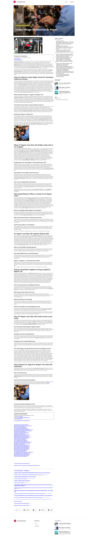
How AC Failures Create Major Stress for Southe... (65, 41)
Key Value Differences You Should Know (63, 59)
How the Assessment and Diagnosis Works (64, 63)
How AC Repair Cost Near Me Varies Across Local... (65, 67)
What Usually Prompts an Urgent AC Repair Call (65, 42)
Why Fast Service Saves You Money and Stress (64, 55)
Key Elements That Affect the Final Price (63, 50)
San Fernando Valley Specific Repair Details (64, 68)
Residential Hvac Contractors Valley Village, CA (23, 425)
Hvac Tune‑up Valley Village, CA (20, 426)
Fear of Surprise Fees (60, 73)
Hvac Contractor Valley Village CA (22, 25)
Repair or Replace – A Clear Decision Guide (64, 60)
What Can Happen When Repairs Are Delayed (64, 54)
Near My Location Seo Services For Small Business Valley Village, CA (27, 465)
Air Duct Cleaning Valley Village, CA (20, 427)
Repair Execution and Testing (61, 65)
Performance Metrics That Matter (62, 56)
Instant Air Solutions (18, 59)
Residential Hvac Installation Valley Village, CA (22, 430)
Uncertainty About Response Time (62, 75)
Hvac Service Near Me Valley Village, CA (21, 428)
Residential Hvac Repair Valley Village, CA (21, 445)
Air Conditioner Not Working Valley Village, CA (23, 442)
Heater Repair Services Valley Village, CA (21, 437)
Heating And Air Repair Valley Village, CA (21, 432)
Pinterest (42, 510)
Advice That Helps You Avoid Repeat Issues (64, 66)
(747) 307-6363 (17, 58)
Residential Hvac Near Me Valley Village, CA (22, 443)
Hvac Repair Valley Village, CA (19, 433)
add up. (48, 382)
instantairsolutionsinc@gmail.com (23, 417)
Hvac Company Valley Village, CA (20, 438)
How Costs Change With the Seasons (63, 51)
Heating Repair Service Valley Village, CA (21, 448)
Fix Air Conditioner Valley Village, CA (21, 441)
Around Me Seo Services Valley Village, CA (22, 463)
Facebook (27, 510)
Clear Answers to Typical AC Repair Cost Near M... (65, 72)
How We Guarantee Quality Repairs (62, 74)
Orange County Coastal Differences (62, 70)
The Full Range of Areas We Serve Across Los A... (65, 71)
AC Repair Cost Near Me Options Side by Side (64, 57)
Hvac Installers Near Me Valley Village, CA (22, 447)
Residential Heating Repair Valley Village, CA (22, 436)
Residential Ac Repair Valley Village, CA (21, 435)
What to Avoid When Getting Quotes (63, 58)
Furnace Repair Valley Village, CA (20, 431)
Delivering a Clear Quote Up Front (62, 64)
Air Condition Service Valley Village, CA (21, 424)
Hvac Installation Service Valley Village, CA (22, 420)
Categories (72, 1)
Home (66, 1)
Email (51, 510)
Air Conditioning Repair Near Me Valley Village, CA (23, 429)
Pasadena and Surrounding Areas (62, 69)
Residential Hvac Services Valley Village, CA (22, 434)
